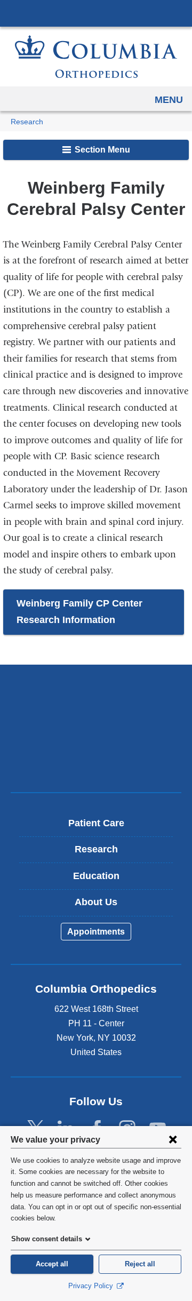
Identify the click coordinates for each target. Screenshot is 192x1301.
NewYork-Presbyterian (96, 728)
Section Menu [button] (101, 149)
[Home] (96, 56)
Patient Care (96, 823)
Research (27, 122)
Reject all (140, 1264)
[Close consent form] (172, 1139)
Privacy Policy (91, 1286)
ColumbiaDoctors (96, 761)
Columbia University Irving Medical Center (96, 13)
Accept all (52, 1264)
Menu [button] (169, 99)
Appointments (96, 931)
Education (96, 876)
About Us (96, 902)
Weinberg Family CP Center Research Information (79, 611)
